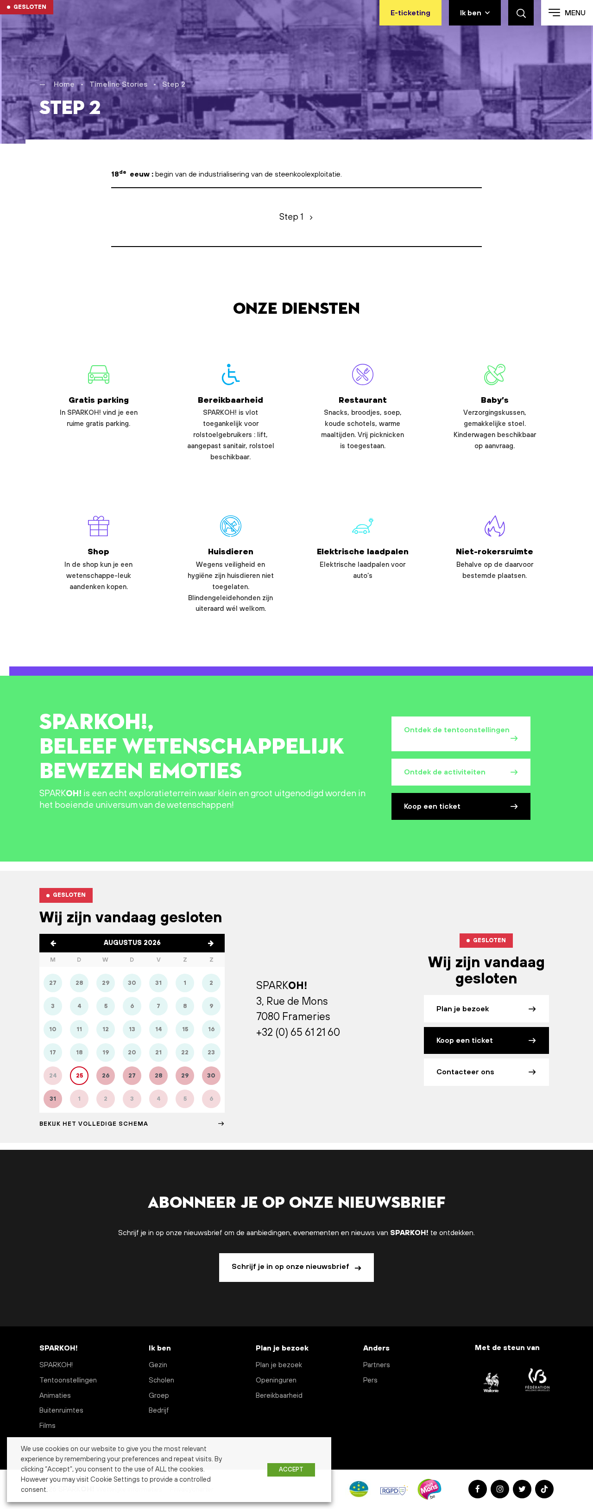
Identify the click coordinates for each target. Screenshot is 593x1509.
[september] (211, 943)
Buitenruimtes (61, 1410)
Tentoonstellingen (68, 1380)
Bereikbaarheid (230, 428)
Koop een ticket (432, 806)
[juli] (53, 943)
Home (64, 84)
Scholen (161, 1380)
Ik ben (470, 13)
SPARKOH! (56, 1365)
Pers (370, 1380)
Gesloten (29, 7)
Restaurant (362, 422)
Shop (98, 569)
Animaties (55, 1395)
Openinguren (276, 1380)
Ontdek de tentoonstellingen (457, 730)
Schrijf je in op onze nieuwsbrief (291, 1266)
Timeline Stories (118, 84)
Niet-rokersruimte (494, 563)
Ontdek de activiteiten (445, 772)
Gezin (158, 1365)
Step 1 (291, 216)
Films (47, 1425)
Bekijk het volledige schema (93, 1124)
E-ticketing (410, 13)
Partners (376, 1365)
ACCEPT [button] (291, 1469)
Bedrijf (159, 1410)
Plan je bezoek (462, 1009)
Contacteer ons (465, 1072)
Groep (159, 1395)
